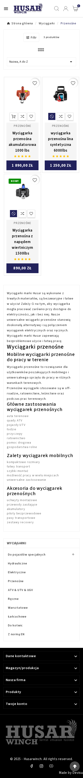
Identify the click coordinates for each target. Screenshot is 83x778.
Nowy (15, 181)
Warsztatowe (18, 608)
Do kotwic (15, 625)
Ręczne (13, 599)
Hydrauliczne (17, 563)
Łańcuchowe (17, 616)
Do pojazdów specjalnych (26, 554)
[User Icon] (65, 8)
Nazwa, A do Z (41, 61)
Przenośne (16, 581)
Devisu (77, 772)
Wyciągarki (16, 543)
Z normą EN (16, 634)
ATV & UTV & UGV (20, 590)
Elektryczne (17, 572)
